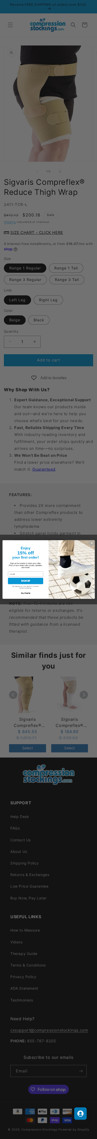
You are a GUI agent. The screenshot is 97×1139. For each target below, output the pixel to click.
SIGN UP (25, 581)
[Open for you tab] (80, 1113)
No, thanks (25, 593)
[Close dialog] (91, 543)
